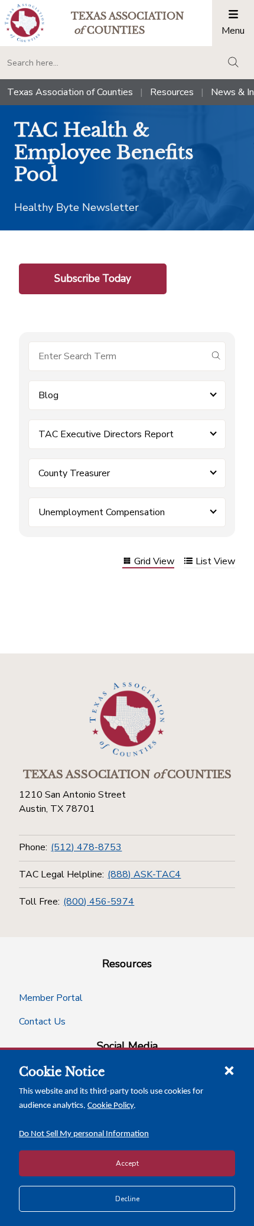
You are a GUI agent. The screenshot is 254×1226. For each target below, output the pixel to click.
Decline (127, 1199)
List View (215, 562)
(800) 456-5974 (98, 901)
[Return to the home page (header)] (24, 23)
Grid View (154, 562)
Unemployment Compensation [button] (101, 512)
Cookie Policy (110, 1105)
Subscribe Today (92, 278)
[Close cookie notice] (229, 1070)
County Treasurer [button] (74, 473)
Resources (172, 92)
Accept (127, 1163)
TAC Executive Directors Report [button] (106, 434)
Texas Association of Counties (70, 92)
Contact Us (42, 1021)
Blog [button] (48, 395)
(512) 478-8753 (86, 847)
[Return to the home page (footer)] (127, 719)
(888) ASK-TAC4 (144, 874)
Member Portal (51, 997)
